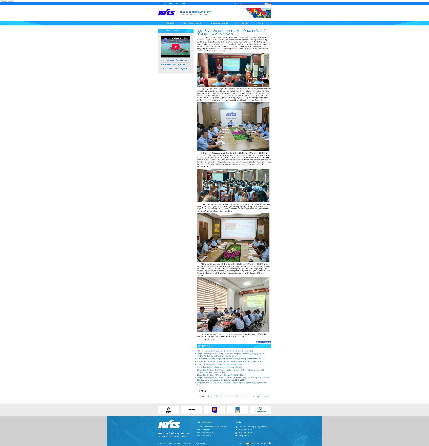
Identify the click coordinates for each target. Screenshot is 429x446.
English (266, 3)
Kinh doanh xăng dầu (204, 436)
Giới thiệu (169, 23)
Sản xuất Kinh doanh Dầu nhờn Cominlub (212, 427)
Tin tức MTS (242, 23)
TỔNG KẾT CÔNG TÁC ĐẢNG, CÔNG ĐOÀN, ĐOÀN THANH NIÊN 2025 (176, 64)
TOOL (171, 4)
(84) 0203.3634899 (245, 433)
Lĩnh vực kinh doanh (192, 23)
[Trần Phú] (184, 12)
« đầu (202, 396)
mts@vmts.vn (244, 436)
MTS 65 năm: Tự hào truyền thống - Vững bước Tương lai (176, 69)
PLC (177, 4)
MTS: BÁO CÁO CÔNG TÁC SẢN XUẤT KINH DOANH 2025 (176, 60)
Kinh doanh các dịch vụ (205, 433)
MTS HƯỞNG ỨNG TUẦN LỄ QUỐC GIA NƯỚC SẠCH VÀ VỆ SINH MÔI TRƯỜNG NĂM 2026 (230, 361)
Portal (184, 4)
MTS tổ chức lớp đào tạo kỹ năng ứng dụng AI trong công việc (219, 367)
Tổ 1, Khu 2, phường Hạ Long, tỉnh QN (253, 427)
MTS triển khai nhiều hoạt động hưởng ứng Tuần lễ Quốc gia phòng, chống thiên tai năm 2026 (231, 359)
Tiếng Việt (269, 4)
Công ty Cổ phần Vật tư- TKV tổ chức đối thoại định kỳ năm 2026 (220, 375)
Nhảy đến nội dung (7, 1)
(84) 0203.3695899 (245, 430)
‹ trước (209, 396)
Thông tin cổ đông (219, 23)
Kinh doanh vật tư (203, 430)
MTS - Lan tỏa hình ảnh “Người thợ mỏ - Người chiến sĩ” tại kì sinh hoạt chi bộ (225, 351)
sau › (258, 396)
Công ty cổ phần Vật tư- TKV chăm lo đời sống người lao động (219, 364)
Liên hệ (261, 23)
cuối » (266, 396)
